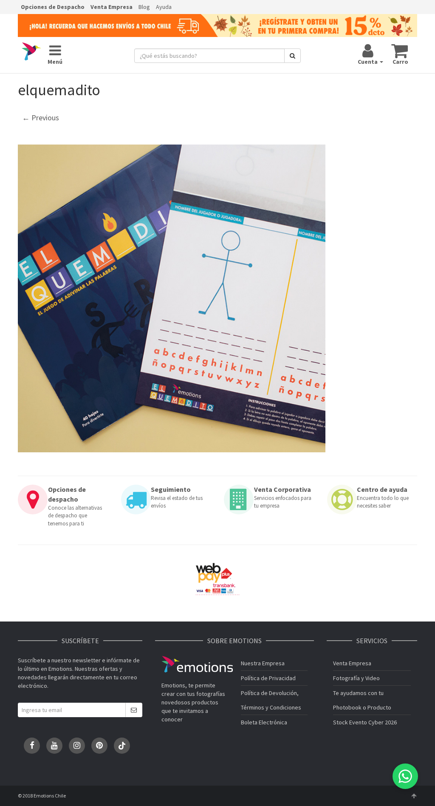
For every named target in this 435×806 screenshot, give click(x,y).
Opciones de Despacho (53, 7)
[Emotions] (31, 52)
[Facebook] (32, 746)
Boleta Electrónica (264, 722)
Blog (144, 7)
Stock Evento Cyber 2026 (365, 722)
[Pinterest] (99, 746)
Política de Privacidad (268, 678)
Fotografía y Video (356, 678)
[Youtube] (54, 746)
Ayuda (164, 7)
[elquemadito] (171, 298)
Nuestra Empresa (263, 663)
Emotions (197, 664)
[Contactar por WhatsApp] (405, 776)
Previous (40, 117)
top (413, 795)
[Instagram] (77, 746)
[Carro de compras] (400, 51)
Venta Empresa (111, 7)
